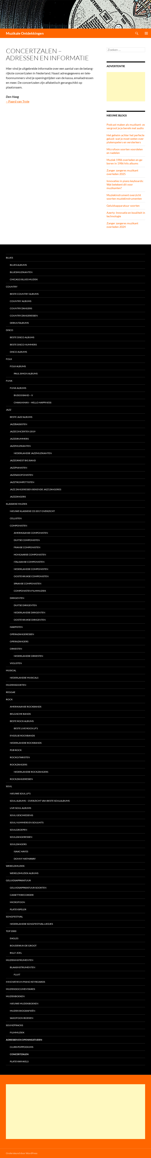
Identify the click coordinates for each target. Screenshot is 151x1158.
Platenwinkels (19, 1061)
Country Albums (20, 301)
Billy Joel (16, 952)
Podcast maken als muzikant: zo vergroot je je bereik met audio (126, 126)
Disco (9, 330)
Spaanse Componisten (27, 583)
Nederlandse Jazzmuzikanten (33, 453)
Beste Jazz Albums (21, 416)
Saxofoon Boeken (21, 1018)
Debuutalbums (19, 322)
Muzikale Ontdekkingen (25, 33)
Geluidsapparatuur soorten (123, 205)
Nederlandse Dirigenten (29, 612)
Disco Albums (18, 351)
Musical (11, 670)
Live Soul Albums (20, 808)
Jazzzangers (18, 496)
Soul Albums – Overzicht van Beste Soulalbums (40, 800)
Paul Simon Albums (26, 373)
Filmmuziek (17, 1032)
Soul (9, 786)
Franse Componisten (27, 547)
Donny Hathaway (25, 858)
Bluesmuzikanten (21, 272)
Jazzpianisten (18, 467)
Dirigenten (17, 598)
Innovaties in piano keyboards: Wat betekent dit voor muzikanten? (125, 184)
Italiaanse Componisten (29, 561)
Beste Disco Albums (22, 337)
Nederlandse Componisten (31, 569)
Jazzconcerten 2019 (22, 431)
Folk (9, 359)
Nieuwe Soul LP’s (20, 793)
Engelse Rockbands (22, 735)
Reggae (10, 692)
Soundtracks (14, 1025)
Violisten (16, 663)
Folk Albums (18, 366)
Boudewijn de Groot (23, 945)
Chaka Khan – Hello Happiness (32, 402)
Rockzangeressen (21, 779)
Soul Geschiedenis (21, 815)
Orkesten (16, 648)
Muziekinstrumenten (19, 960)
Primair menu (146, 33)
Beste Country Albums (24, 293)
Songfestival (14, 916)
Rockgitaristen (20, 757)
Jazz (8, 409)
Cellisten (16, 518)
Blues (9, 257)
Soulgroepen (18, 829)
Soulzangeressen (21, 836)
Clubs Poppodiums (21, 1046)
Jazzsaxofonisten (21, 474)
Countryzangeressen (24, 315)
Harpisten (16, 626)
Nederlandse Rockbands (25, 742)
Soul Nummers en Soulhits (26, 822)
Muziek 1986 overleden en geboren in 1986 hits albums (125, 161)
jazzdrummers (19, 438)
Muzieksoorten (16, 684)
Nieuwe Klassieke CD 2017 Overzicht (32, 511)
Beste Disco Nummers (23, 344)
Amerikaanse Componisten (31, 532)
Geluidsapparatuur (18, 880)
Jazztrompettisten (22, 482)
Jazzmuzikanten (20, 445)
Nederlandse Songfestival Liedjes (31, 923)
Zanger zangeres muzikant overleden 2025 (122, 172)
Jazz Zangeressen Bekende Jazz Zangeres (35, 489)
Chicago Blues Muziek (24, 279)
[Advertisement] (126, 86)
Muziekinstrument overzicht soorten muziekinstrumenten (124, 196)
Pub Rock (16, 750)
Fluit (17, 974)
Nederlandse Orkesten (28, 655)
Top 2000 (11, 931)
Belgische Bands (20, 713)
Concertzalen (19, 1054)
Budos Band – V (23, 395)
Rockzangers (18, 764)
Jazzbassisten (18, 424)
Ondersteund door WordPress (21, 1153)
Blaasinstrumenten (22, 967)
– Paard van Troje (17, 101)
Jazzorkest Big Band (23, 460)
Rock (9, 699)
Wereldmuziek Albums (24, 873)
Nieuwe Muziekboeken (24, 1003)
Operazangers (19, 641)
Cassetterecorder (22, 894)
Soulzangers (18, 844)
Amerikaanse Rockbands (25, 706)
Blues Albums (18, 264)
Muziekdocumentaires (20, 989)
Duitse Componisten (27, 540)
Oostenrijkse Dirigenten (30, 619)
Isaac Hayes (21, 851)
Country (11, 286)
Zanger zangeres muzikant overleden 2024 (122, 225)
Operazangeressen (22, 634)
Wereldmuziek (15, 865)
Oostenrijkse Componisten (31, 576)
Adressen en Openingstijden (24, 1039)
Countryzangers (21, 308)
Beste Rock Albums (22, 721)
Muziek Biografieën (22, 1010)
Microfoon (17, 902)
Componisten (18, 525)
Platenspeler (18, 909)
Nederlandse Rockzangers (31, 771)
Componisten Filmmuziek (30, 590)
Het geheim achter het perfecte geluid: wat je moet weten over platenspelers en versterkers (125, 138)
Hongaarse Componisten (30, 554)
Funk (9, 380)
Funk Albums (18, 388)
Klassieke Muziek (16, 503)
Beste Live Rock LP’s (26, 728)
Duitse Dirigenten (25, 605)
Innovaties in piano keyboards (25, 981)
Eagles (14, 938)
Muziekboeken (15, 996)
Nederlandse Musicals (24, 677)
